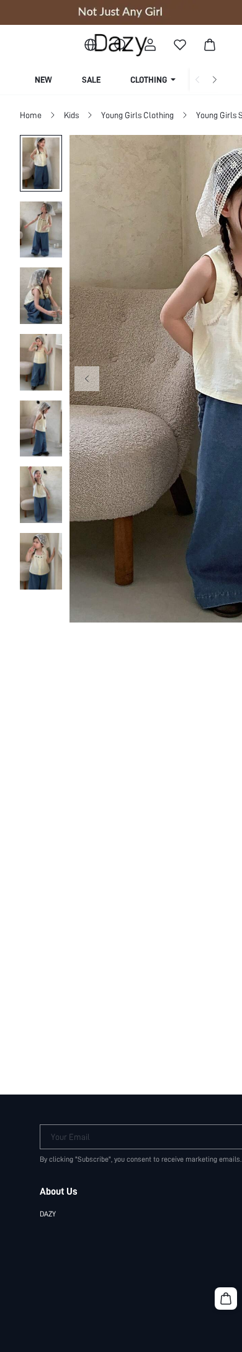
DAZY (48, 1214)
